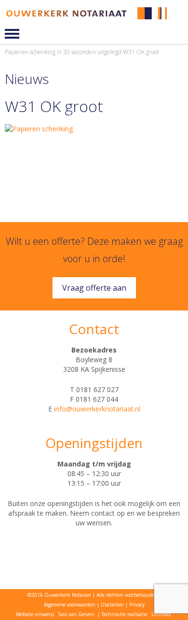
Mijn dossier (179, 13)
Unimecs (161, 614)
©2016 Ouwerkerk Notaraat (59, 595)
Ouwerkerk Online (179, 20)
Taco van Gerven (76, 614)
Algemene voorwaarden (69, 604)
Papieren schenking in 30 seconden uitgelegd (63, 52)
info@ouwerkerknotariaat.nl (97, 408)
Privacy (137, 604)
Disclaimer (112, 604)
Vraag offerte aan (94, 287)
